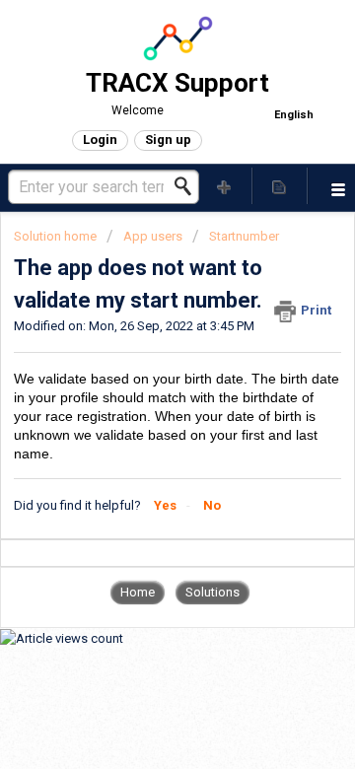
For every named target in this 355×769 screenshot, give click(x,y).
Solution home (57, 236)
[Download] (141, 366)
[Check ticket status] (280, 186)
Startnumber (244, 236)
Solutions (212, 592)
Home (137, 592)
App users (152, 236)
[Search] (188, 186)
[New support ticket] (224, 186)
